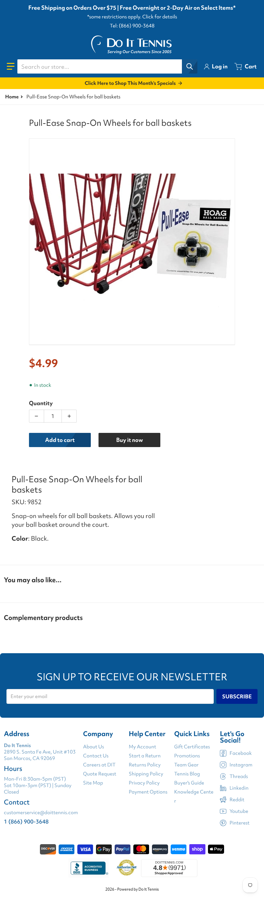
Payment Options (148, 792)
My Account (142, 747)
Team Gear (186, 765)
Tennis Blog (187, 774)
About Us (93, 747)
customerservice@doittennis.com (41, 812)
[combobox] (107, 66)
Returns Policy (145, 765)
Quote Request (99, 774)
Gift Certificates (192, 747)
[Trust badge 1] (88, 868)
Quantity (41, 403)
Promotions (187, 756)
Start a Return (145, 756)
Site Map (93, 783)
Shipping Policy (146, 774)
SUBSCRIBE (237, 696)
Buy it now (129, 440)
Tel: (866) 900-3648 (132, 26)
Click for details (159, 17)
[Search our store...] (189, 66)
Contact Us (95, 756)
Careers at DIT (99, 765)
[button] (10, 66)
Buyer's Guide (189, 783)
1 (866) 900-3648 (26, 821)
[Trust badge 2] (126, 868)
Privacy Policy (144, 783)
